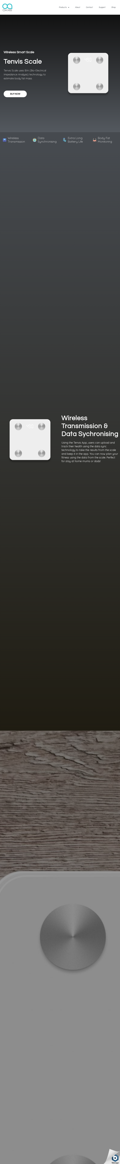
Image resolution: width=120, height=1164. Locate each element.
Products (63, 7)
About (77, 7)
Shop (113, 7)
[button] (15, 94)
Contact (89, 7)
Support (102, 7)
